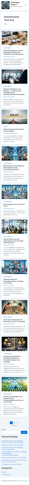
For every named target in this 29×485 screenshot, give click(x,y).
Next (14, 425)
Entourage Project (15, 3)
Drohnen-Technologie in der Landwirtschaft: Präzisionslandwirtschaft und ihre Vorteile (13, 399)
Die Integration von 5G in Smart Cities (11, 464)
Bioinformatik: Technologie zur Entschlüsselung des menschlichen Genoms (13, 167)
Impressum (25, 480)
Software (5, 126)
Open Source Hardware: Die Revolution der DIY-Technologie (14, 320)
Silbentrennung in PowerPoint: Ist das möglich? (13, 130)
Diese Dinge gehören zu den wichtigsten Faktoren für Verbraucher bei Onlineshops (13, 52)
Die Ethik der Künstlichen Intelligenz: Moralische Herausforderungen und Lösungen (12, 359)
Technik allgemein (7, 47)
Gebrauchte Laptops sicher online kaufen (12, 445)
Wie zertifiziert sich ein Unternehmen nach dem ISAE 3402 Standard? (13, 240)
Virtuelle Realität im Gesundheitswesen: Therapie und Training (13, 281)
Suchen (3, 429)
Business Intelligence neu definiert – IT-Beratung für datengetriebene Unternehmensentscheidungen (14, 91)
